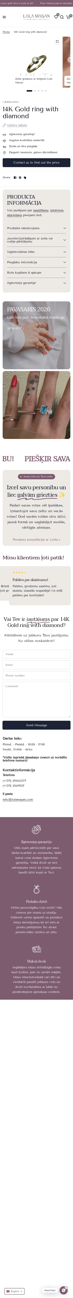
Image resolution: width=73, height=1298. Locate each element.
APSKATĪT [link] (14, 328)
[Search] (62, 17)
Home (6, 31)
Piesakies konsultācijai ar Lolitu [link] (35, 539)
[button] (14, 1291)
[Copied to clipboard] (25, 177)
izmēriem (56, 210)
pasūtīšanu (40, 210)
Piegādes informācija (22, 262)
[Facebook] (15, 177)
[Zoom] (57, 41)
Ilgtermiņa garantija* (21, 283)
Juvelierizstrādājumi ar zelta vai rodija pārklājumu (30, 240)
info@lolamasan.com (18, 799)
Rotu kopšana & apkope (24, 272)
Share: (7, 177)
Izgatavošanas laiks (21, 252)
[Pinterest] (20, 177)
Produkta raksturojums (23, 228)
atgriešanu (14, 215)
